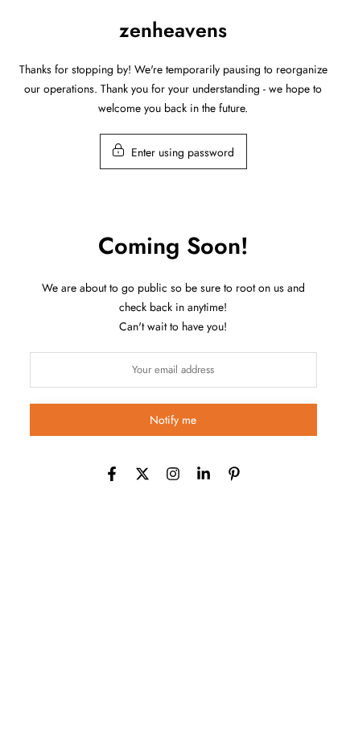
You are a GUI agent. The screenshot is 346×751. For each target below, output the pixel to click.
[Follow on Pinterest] (234, 473)
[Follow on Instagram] (173, 473)
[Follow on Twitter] (142, 473)
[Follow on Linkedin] (203, 473)
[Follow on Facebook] (112, 473)
